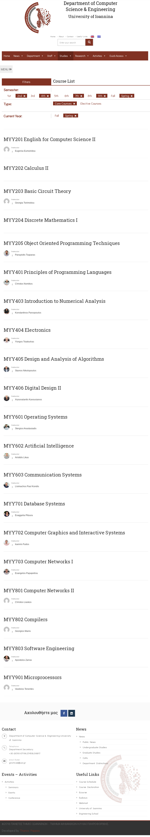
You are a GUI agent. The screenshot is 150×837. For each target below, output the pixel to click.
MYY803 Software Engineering (39, 648)
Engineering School (88, 813)
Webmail (83, 802)
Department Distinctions (95, 763)
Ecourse (83, 792)
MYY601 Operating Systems (36, 417)
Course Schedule (87, 781)
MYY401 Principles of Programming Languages (58, 272)
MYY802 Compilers (26, 619)
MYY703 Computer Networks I (38, 561)
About (61, 36)
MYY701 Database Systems (34, 503)
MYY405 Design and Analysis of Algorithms (54, 359)
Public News (89, 741)
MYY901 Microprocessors (33, 677)
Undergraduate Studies (95, 747)
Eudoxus (83, 797)
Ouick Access (116, 56)
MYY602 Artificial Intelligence (39, 446)
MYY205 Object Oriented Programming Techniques (62, 243)
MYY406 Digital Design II (32, 388)
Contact (70, 36)
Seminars (13, 787)
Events (11, 792)
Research (80, 56)
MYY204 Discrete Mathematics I (41, 220)
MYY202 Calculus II (26, 168)
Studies (64, 56)
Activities (97, 56)
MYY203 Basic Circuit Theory (37, 191)
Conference (14, 797)
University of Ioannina (90, 808)
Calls (85, 757)
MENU (5, 69)
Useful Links (82, 36)
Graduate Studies (91, 752)
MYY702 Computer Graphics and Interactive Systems (64, 532)
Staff (49, 56)
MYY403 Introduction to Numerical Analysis (55, 301)
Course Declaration (89, 786)
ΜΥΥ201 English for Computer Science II (49, 139)
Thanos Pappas (30, 830)
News (17, 56)
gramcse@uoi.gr (17, 762)
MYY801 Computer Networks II (39, 590)
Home (52, 36)
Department (33, 56)
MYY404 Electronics (27, 330)
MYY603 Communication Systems (43, 475)
